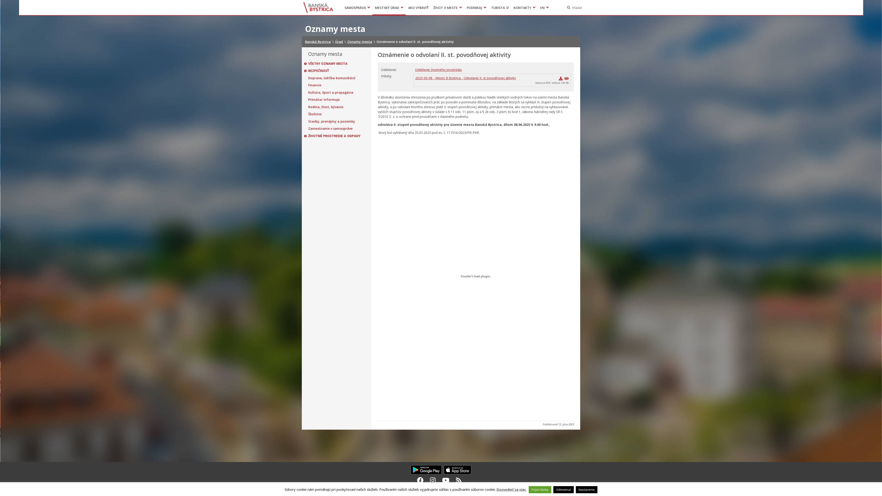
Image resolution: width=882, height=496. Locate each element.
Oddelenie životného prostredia (438, 70)
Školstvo (315, 114)
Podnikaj (474, 8)
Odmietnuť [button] (563, 490)
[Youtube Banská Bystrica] (445, 480)
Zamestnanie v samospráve (330, 129)
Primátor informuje (324, 100)
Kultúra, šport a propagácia (330, 92)
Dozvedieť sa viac (511, 489)
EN (542, 8)
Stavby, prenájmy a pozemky (331, 121)
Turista (498, 8)
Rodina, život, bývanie (325, 107)
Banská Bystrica (318, 8)
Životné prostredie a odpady (334, 136)
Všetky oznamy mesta (328, 64)
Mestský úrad (387, 8)
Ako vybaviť (418, 8)
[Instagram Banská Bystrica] (433, 480)
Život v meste (445, 8)
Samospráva (355, 8)
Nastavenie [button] (587, 490)
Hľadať (577, 8)
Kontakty (522, 8)
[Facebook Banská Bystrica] (420, 480)
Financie (314, 85)
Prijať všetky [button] (539, 490)
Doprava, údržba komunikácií (331, 78)
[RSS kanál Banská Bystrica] (459, 480)
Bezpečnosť (318, 71)
